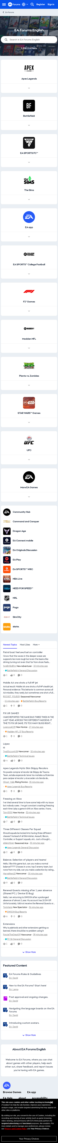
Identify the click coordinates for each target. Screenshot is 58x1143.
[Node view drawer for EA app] (29, 237)
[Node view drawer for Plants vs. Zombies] (29, 385)
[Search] (32, 4)
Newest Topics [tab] (10, 644)
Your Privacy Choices (29, 1139)
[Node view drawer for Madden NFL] (29, 348)
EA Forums (9, 12)
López (6, 743)
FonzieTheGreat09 (12, 934)
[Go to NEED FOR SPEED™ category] (7, 588)
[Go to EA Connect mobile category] (7, 540)
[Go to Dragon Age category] (7, 531)
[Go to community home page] (14, 4)
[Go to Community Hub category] (7, 512)
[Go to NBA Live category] (7, 579)
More (35, 644)
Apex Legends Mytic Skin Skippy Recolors (25, 768)
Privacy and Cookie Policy (16, 1129)
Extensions (9, 924)
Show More (30, 952)
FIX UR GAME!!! (11, 713)
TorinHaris (7, 907)
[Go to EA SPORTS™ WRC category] (7, 569)
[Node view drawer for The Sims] (29, 199)
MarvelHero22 (9, 873)
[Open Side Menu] (4, 4)
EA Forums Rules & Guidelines (25, 974)
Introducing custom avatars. (24, 1022)
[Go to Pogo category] (7, 607)
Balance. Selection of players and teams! (24, 859)
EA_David (13, 978)
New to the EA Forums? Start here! (27, 985)
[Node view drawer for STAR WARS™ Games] (29, 422)
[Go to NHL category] (7, 598)
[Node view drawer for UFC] (29, 459)
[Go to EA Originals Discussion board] (7, 550)
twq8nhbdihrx (9, 666)
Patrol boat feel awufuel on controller (23, 652)
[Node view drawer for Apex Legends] (29, 88)
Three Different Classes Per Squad (22, 829)
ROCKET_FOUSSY (11, 696)
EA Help (7, 1098)
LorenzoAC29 (9, 727)
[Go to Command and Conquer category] (7, 521)
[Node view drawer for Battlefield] (29, 125)
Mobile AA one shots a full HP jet (20, 682)
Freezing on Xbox (12, 798)
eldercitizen (8, 843)
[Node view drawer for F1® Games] (29, 311)
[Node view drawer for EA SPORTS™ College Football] (29, 274)
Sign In (51, 4)
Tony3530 (7, 812)
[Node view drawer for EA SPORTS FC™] (29, 162)
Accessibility (40, 1098)
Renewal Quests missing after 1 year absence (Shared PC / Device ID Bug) (27, 892)
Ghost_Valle (9, 782)
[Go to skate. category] (7, 626)
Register (40, 4)
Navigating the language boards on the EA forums (31, 1010)
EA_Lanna (13, 989)
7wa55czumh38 (10, 751)
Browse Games (12, 1092)
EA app (31, 1092)
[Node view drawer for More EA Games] (29, 497)
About (22, 1098)
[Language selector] (25, 4)
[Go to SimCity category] (7, 617)
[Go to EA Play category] (7, 560)
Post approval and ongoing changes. (28, 997)
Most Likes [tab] (25, 644)
